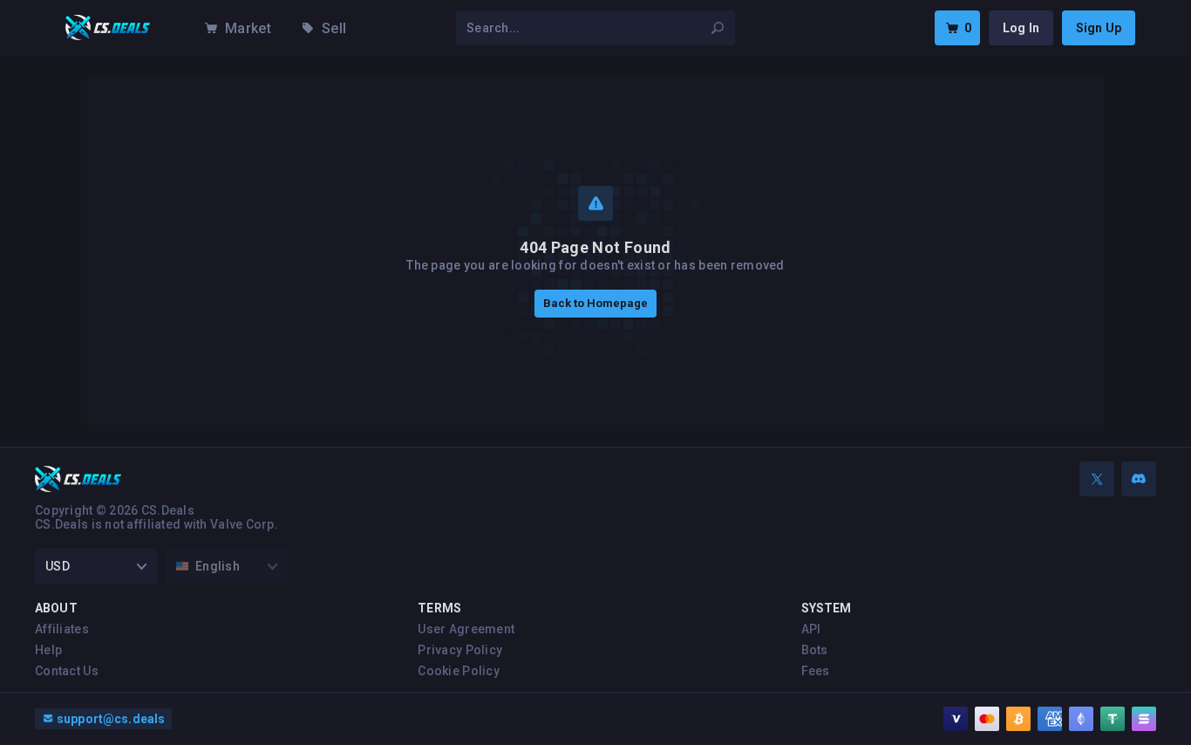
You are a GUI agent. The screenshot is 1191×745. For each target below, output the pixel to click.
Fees (815, 671)
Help (48, 650)
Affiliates (62, 629)
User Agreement (466, 629)
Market (248, 28)
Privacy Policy (460, 650)
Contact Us (67, 671)
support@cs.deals (111, 719)
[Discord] (1138, 478)
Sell (334, 28)
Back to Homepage (595, 303)
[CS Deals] (108, 28)
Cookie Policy (459, 671)
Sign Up (1098, 28)
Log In (1021, 28)
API (811, 629)
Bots (814, 650)
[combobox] (585, 27)
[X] (1096, 478)
